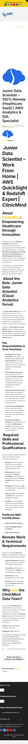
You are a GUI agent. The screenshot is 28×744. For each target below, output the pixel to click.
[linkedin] (17, 5)
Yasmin (5, 649)
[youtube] (14, 5)
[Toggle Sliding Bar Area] (26, 1)
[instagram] (11, 5)
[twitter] (8, 5)
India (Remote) (11, 125)
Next (23, 27)
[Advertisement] (14, 47)
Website (4, 140)
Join (14, 590)
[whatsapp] (23, 5)
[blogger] (20, 5)
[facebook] (5, 5)
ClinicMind (11, 217)
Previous (17, 27)
